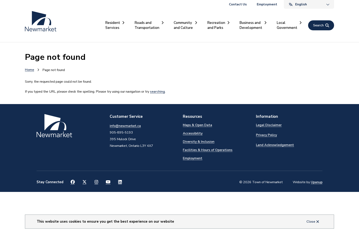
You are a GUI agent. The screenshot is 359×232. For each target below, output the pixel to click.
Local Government (287, 25)
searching (157, 91)
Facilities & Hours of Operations (207, 150)
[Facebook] (72, 182)
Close (310, 221)
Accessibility (193, 133)
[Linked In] (120, 182)
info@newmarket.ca (125, 126)
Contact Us (238, 4)
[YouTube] (108, 182)
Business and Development (251, 25)
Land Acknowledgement (275, 145)
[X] (84, 182)
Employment (267, 4)
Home (29, 70)
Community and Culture (183, 25)
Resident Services (112, 25)
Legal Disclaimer (269, 125)
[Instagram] (96, 182)
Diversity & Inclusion (198, 141)
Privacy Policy (266, 135)
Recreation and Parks (216, 25)
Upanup (316, 182)
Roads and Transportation (147, 25)
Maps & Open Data (197, 125)
